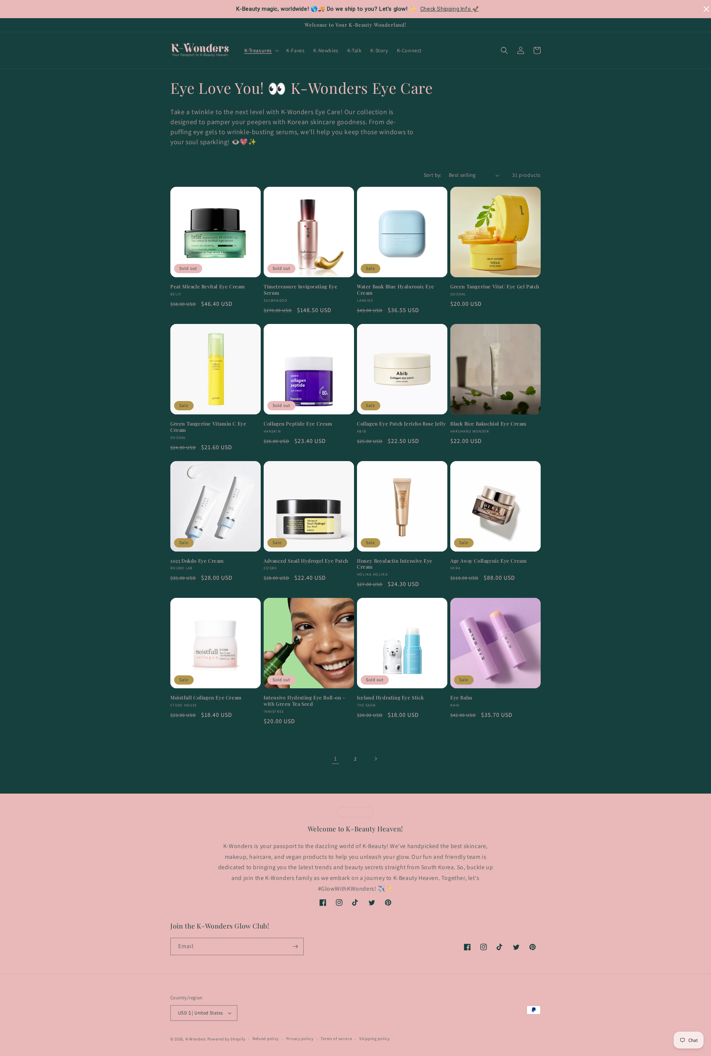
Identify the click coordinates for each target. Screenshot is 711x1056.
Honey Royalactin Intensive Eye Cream (395, 564)
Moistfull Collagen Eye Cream (206, 698)
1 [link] (335, 758)
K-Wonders (196, 1039)
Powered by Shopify (226, 1039)
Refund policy (266, 1038)
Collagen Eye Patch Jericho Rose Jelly (401, 424)
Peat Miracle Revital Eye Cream (207, 286)
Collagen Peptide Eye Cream (298, 424)
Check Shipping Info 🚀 (449, 9)
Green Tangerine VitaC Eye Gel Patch (495, 286)
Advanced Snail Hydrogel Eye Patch (306, 561)
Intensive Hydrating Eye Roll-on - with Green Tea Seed (304, 701)
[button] (261, 50)
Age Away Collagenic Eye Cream (488, 561)
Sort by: (432, 175)
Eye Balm (461, 698)
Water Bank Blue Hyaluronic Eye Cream (395, 290)
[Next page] (375, 759)
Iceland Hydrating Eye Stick (390, 698)
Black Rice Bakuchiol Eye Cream (488, 424)
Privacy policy (300, 1038)
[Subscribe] (295, 946)
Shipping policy (374, 1038)
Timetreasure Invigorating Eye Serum (300, 290)
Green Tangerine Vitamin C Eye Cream (208, 427)
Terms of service (336, 1038)
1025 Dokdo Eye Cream (197, 561)
